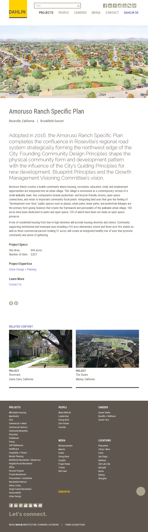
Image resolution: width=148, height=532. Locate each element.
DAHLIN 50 (131, 12)
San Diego (102, 456)
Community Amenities (18, 431)
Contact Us (15, 284)
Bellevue (102, 460)
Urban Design (15, 496)
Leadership (63, 416)
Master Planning (16, 456)
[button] (4, 62)
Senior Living (15, 485)
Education (13, 434)
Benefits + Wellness (107, 416)
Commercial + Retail (18, 423)
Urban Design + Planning (22, 269)
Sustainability (15, 492)
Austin (101, 471)
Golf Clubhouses (16, 445)
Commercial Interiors (18, 427)
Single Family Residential (20, 489)
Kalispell (102, 467)
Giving (12, 441)
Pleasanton (103, 445)
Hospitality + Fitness (18, 453)
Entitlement (14, 438)
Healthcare (14, 449)
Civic (11, 420)
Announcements (65, 445)
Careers (80, 12)
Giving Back (63, 420)
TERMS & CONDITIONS (75, 524)
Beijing (101, 475)
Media (96, 12)
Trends (61, 467)
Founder (62, 427)
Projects (46, 12)
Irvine (100, 453)
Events (61, 453)
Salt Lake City (104, 464)
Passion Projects (16, 471)
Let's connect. (28, 514)
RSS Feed (62, 471)
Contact (112, 12)
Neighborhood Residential (20, 463)
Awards (61, 449)
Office (11, 467)
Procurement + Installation (20, 478)
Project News (64, 464)
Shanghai (102, 478)
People (63, 12)
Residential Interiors (18, 482)
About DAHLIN (64, 412)
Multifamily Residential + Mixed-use (24, 460)
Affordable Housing (17, 412)
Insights (62, 460)
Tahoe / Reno (104, 449)
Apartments (14, 416)
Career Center (104, 412)
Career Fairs (103, 420)
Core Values (63, 423)
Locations (104, 440)
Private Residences (17, 474)
